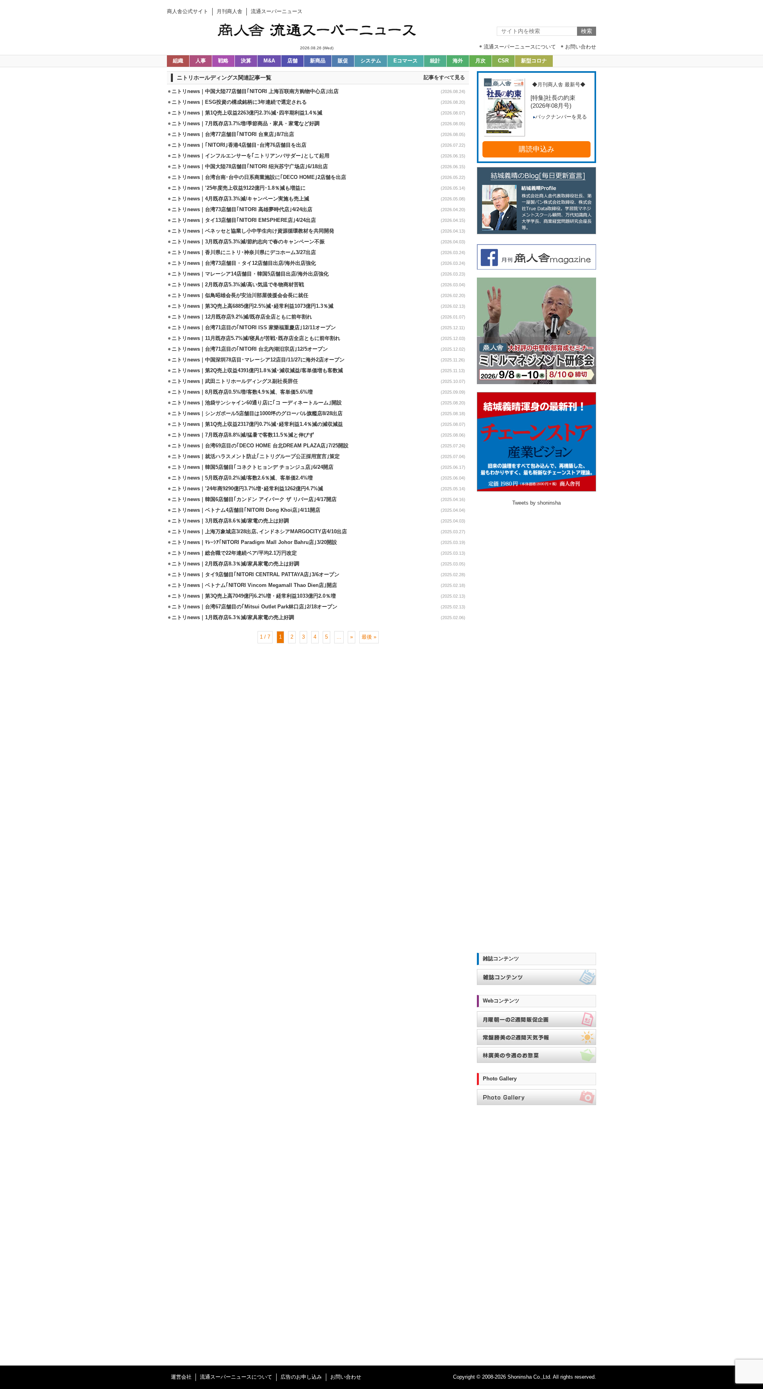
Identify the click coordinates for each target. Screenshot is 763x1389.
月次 (480, 61)
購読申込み (536, 149)
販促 (343, 61)
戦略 (223, 61)
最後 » (369, 637)
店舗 (292, 61)
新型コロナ (534, 61)
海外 (458, 61)
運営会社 (181, 1377)
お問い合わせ (345, 1377)
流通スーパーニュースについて (236, 1377)
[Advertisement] (318, 669)
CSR (503, 61)
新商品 (317, 61)
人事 (201, 61)
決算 (246, 61)
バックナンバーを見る (561, 117)
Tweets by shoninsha (536, 503)
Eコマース (405, 61)
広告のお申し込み (301, 1377)
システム (370, 61)
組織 (178, 61)
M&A (269, 61)
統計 (435, 61)
